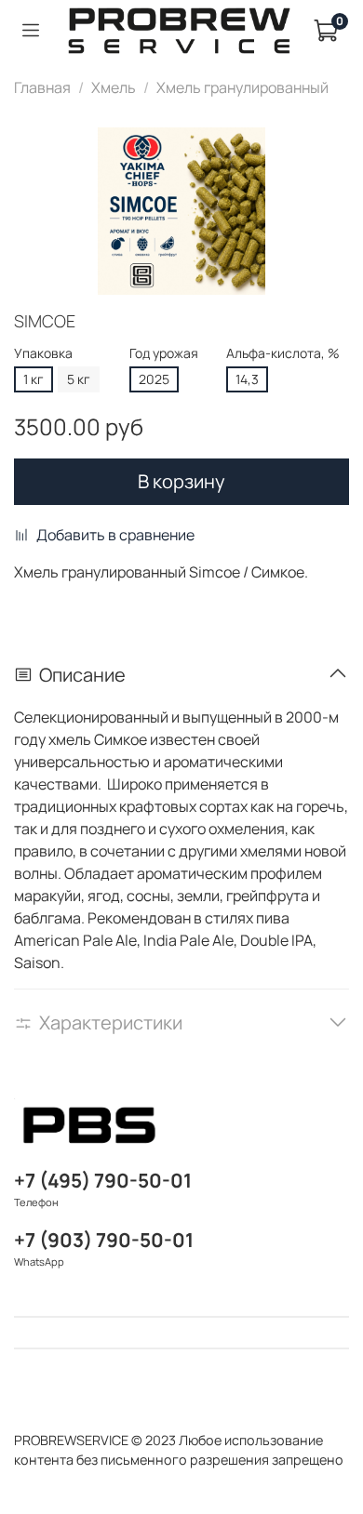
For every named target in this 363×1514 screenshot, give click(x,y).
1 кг (33, 379)
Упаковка (43, 354)
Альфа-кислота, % (283, 354)
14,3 (247, 379)
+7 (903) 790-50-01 (104, 1240)
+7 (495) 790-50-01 (103, 1180)
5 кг (78, 379)
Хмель (113, 87)
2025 (154, 379)
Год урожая (163, 354)
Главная (42, 87)
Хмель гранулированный (242, 87)
